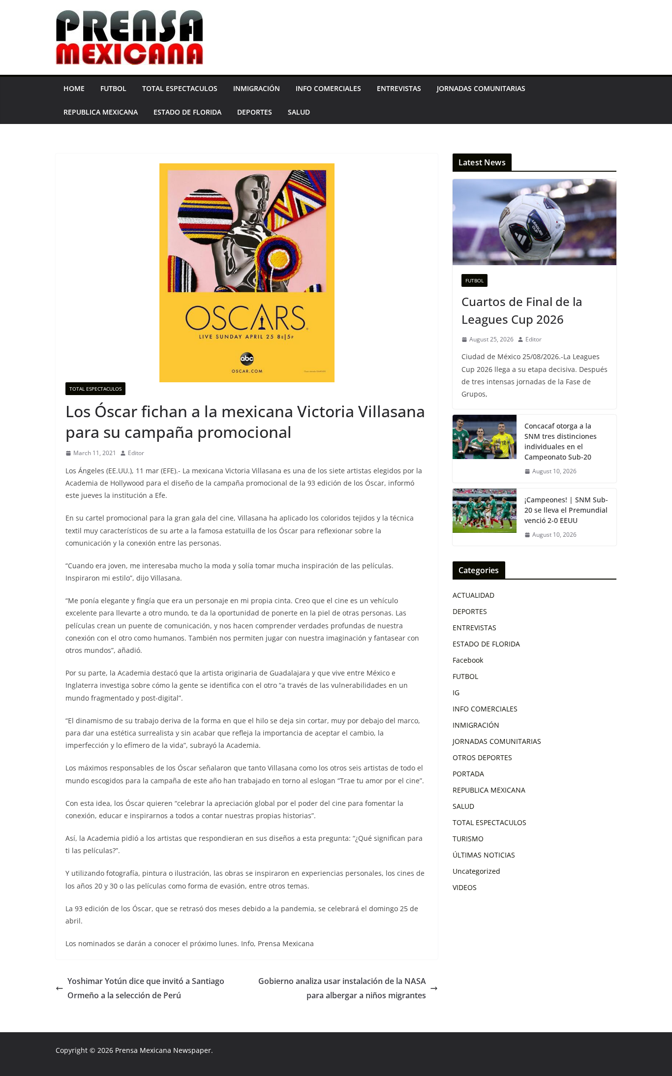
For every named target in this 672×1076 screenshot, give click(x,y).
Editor (136, 453)
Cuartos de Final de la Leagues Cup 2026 (521, 310)
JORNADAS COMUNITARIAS (481, 88)
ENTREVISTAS (399, 88)
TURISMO (468, 838)
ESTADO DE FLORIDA (187, 112)
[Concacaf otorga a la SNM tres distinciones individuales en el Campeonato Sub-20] (485, 449)
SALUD (299, 112)
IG (456, 692)
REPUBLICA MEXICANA (100, 112)
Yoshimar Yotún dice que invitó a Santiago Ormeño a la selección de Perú (145, 988)
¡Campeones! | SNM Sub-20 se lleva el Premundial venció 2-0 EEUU (566, 510)
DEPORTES (254, 112)
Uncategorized (476, 871)
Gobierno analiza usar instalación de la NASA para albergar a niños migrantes (342, 988)
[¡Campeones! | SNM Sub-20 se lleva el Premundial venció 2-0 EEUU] (485, 517)
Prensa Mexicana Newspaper (163, 1050)
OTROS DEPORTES (482, 757)
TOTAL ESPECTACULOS (179, 88)
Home (74, 88)
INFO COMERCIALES (328, 88)
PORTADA (468, 773)
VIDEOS (465, 887)
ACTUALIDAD (473, 595)
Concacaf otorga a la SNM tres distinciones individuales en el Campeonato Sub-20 (560, 441)
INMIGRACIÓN (256, 88)
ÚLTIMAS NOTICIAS (484, 855)
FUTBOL (113, 88)
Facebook (468, 660)
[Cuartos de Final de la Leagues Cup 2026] (534, 222)
